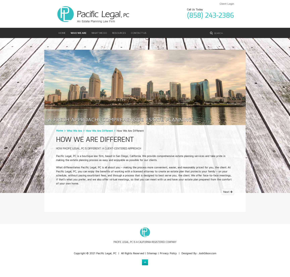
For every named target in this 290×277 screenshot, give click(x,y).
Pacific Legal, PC (106, 253)
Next (226, 191)
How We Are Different (99, 130)
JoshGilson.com (207, 253)
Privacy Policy (168, 253)
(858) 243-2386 (210, 15)
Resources (119, 32)
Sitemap (152, 253)
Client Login (227, 3)
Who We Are (78, 32)
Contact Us (138, 32)
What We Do (99, 32)
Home (62, 32)
